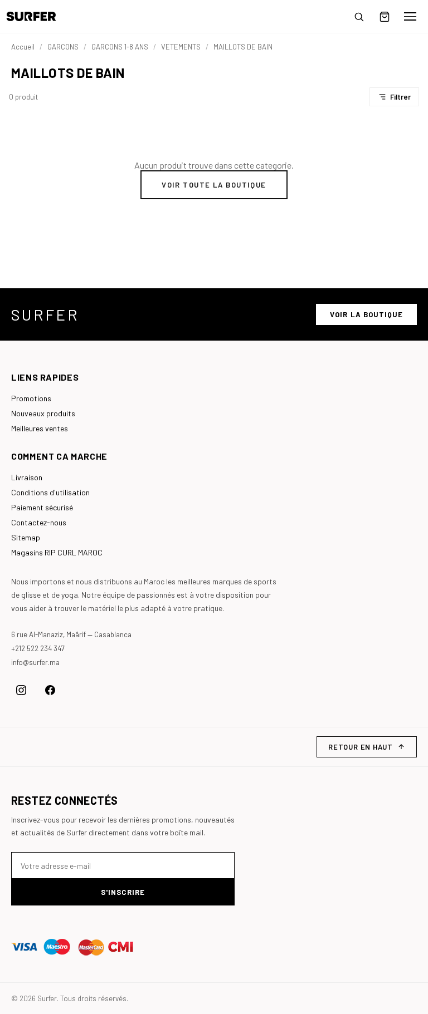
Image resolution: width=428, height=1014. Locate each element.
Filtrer (400, 96)
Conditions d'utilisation (50, 492)
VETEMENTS (181, 46)
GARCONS (63, 46)
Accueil (23, 46)
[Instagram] (21, 690)
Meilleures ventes (39, 428)
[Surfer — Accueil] (39, 16)
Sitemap (25, 537)
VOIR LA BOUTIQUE (366, 314)
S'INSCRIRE (122, 892)
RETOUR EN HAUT (360, 746)
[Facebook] (50, 690)
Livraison (26, 477)
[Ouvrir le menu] (410, 16)
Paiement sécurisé (42, 507)
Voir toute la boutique (214, 184)
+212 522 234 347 (38, 648)
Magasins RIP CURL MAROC (57, 552)
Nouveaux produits (43, 413)
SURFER (45, 314)
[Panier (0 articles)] (384, 16)
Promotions (31, 398)
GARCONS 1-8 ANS (119, 46)
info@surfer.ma (35, 662)
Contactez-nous (38, 522)
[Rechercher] (359, 16)
